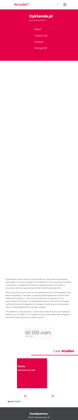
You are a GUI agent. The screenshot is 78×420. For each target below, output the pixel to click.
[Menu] (64, 4)
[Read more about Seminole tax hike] (22, 4)
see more (15, 401)
